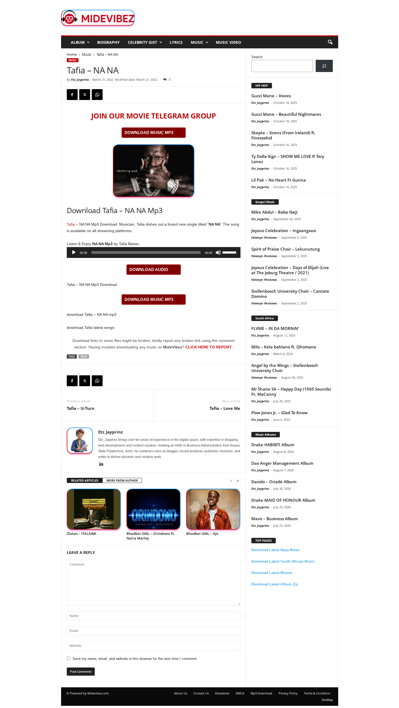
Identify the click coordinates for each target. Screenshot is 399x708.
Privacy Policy (288, 693)
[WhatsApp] (97, 94)
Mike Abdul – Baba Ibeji (274, 212)
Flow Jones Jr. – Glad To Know (279, 412)
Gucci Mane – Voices (271, 95)
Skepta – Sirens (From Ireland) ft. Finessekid (283, 135)
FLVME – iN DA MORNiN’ (275, 328)
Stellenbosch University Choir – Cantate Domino (290, 293)
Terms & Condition (317, 693)
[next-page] (237, 481)
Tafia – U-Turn (80, 408)
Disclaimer (222, 693)
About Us (180, 693)
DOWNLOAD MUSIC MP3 (149, 132)
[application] (153, 252)
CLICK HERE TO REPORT (208, 347)
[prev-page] (231, 481)
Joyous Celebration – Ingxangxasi (283, 230)
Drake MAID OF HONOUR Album (283, 500)
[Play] (74, 252)
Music (197, 42)
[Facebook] (72, 94)
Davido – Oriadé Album (273, 481)
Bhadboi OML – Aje (202, 533)
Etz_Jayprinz (80, 79)
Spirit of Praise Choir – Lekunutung (285, 249)
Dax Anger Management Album (282, 463)
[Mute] (218, 252)
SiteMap (327, 700)
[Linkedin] (101, 464)
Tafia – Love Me (225, 408)
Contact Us (201, 693)
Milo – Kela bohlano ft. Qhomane (283, 347)
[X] (84, 94)
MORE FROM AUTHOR (122, 480)
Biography (108, 42)
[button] (330, 42)
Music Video (228, 42)
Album (78, 42)
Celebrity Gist (142, 42)
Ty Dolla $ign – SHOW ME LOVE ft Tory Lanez (287, 159)
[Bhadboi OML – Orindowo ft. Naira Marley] (153, 509)
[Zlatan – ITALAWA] (94, 509)
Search (256, 57)
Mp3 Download (261, 693)
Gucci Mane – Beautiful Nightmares (286, 114)
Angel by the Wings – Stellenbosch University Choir (284, 368)
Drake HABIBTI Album (272, 444)
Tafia (71, 224)
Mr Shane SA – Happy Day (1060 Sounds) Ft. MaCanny (291, 391)
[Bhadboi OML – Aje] (213, 509)
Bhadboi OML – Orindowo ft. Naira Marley (150, 536)
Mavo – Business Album (274, 518)
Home (72, 54)
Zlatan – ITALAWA (81, 533)
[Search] (324, 66)
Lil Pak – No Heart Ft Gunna (278, 180)
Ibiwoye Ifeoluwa (264, 237)
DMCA (240, 693)
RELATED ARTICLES (84, 480)
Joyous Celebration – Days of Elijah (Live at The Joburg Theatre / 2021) (290, 270)
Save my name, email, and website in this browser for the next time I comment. (135, 659)
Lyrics (176, 42)
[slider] (230, 252)
